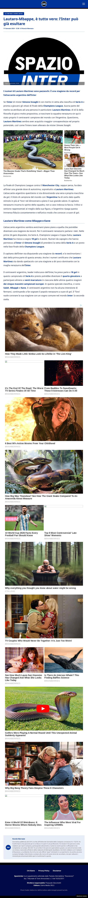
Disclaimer (57, 871)
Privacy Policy (43, 871)
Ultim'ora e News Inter (14, 13)
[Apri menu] (84, 4)
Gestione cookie (82, 896)
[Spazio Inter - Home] (44, 4)
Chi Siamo (31, 871)
